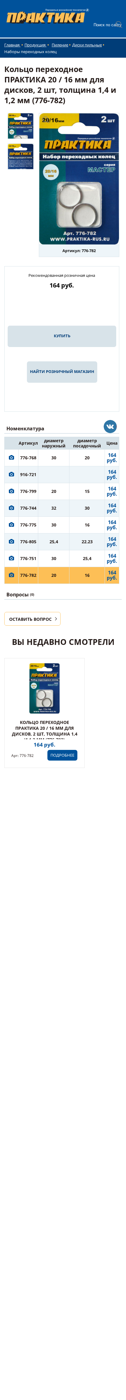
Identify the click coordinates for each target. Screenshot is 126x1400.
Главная (12, 45)
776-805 (28, 541)
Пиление (60, 45)
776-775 (28, 525)
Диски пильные (87, 45)
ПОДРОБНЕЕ (62, 755)
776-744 (28, 508)
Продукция (35, 45)
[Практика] (110, 426)
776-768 (28, 458)
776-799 (28, 491)
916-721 (28, 474)
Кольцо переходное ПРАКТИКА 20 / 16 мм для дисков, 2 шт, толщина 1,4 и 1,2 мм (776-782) (44, 731)
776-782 (28, 575)
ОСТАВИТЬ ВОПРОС (30, 619)
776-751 (28, 558)
